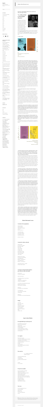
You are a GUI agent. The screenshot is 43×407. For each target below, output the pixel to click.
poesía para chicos (4, 142)
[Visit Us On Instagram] (8, 36)
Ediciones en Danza (5, 126)
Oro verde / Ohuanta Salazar (5, 80)
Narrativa (3, 20)
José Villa (8, 129)
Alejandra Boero (4, 60)
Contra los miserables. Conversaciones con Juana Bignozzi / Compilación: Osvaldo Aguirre (6, 99)
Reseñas (3, 25)
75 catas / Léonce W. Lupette (5, 85)
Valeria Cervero (5, 147)
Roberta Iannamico (5, 144)
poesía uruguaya (4, 143)
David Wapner (19, 398)
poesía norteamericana (5, 141)
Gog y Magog (7, 127)
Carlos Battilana (5, 122)
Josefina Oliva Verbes (5, 55)
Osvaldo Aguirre (4, 135)
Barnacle (6, 120)
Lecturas (3, 18)
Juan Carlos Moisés (31, 398)
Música (3, 19)
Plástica (3, 23)
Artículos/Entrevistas (5, 15)
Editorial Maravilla (27, 398)
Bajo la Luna (4, 120)
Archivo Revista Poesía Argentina (6, 14)
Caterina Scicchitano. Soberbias (6, 75)
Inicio (3, 109)
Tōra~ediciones (4, 28)
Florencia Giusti (4, 127)
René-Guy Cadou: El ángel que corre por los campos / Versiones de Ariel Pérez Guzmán (6, 93)
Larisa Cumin (4, 130)
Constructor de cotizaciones (5, 114)
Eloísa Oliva (8, 126)
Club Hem (8, 123)
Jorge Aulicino (4, 129)
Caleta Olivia (4, 121)
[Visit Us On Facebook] (4, 36)
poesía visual (7, 143)
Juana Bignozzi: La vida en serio (6, 44)
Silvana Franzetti (5, 146)
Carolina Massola (5, 123)
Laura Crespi (6, 130)
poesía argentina (21, 399)
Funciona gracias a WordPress (21, 405)
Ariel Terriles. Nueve (5, 74)
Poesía (3, 24)
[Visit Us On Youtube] (6, 36)
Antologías (8, 119)
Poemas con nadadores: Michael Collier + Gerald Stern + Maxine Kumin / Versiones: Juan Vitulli (6, 90)
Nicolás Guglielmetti (5, 134)
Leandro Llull (4, 54)
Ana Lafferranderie (5, 119)
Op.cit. (4, 3)
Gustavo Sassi (4, 59)
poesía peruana (7, 142)
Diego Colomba (5, 125)
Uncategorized (4, 29)
